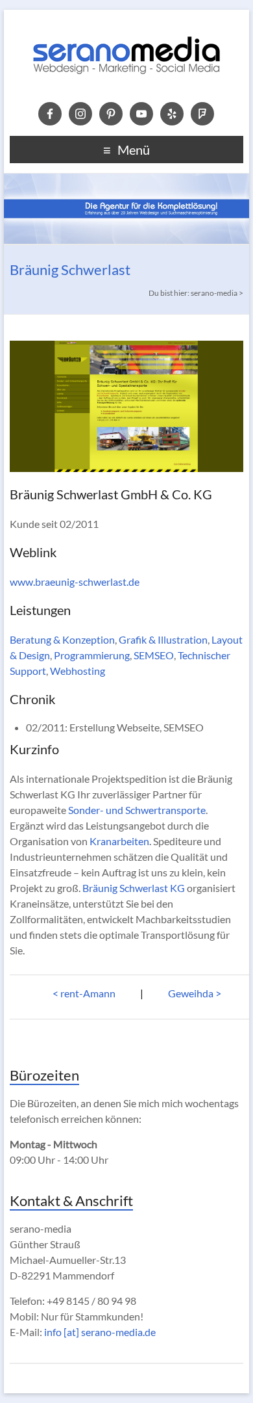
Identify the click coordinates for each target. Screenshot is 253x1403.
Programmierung (92, 655)
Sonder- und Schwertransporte (137, 810)
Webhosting (77, 670)
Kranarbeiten (119, 841)
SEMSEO (154, 655)
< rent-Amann (84, 993)
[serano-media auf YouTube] (141, 113)
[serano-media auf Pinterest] (111, 113)
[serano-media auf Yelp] (172, 113)
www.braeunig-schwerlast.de (74, 581)
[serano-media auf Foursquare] (202, 113)
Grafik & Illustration (163, 639)
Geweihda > (194, 993)
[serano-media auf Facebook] (50, 113)
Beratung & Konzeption (62, 639)
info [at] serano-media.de (100, 1332)
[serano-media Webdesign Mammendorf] (126, 26)
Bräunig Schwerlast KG (133, 888)
